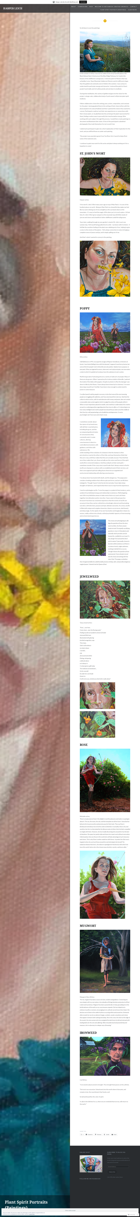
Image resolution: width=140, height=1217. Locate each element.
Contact (133, 6)
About (73, 6)
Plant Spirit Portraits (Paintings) (113, 9)
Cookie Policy (32, 1214)
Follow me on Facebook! (90, 1178)
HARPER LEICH (12, 8)
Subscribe (112, 1172)
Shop (91, 6)
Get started (83, 2)
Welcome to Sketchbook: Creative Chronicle (111, 6)
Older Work (132, 9)
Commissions (82, 6)
